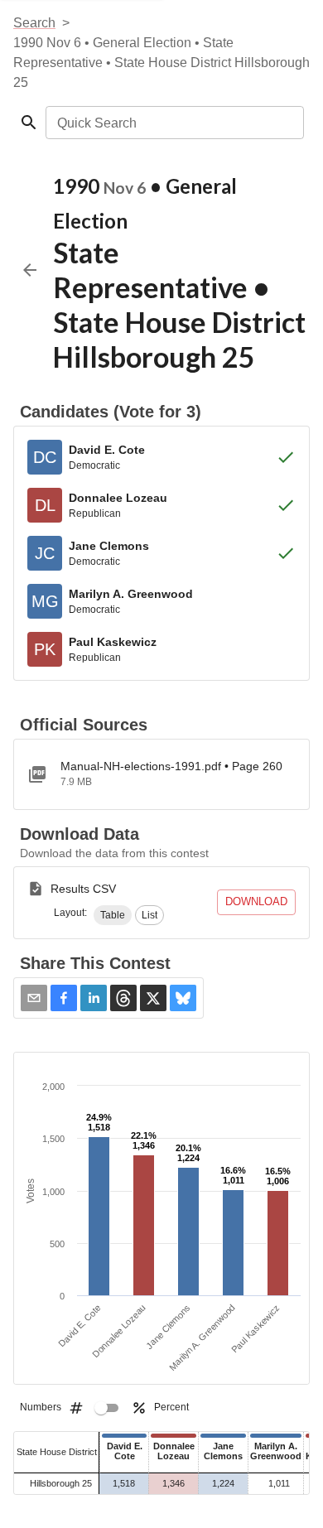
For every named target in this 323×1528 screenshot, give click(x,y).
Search (34, 23)
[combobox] (173, 122)
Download (256, 901)
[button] (113, 915)
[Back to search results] (29, 270)
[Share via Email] (34, 998)
